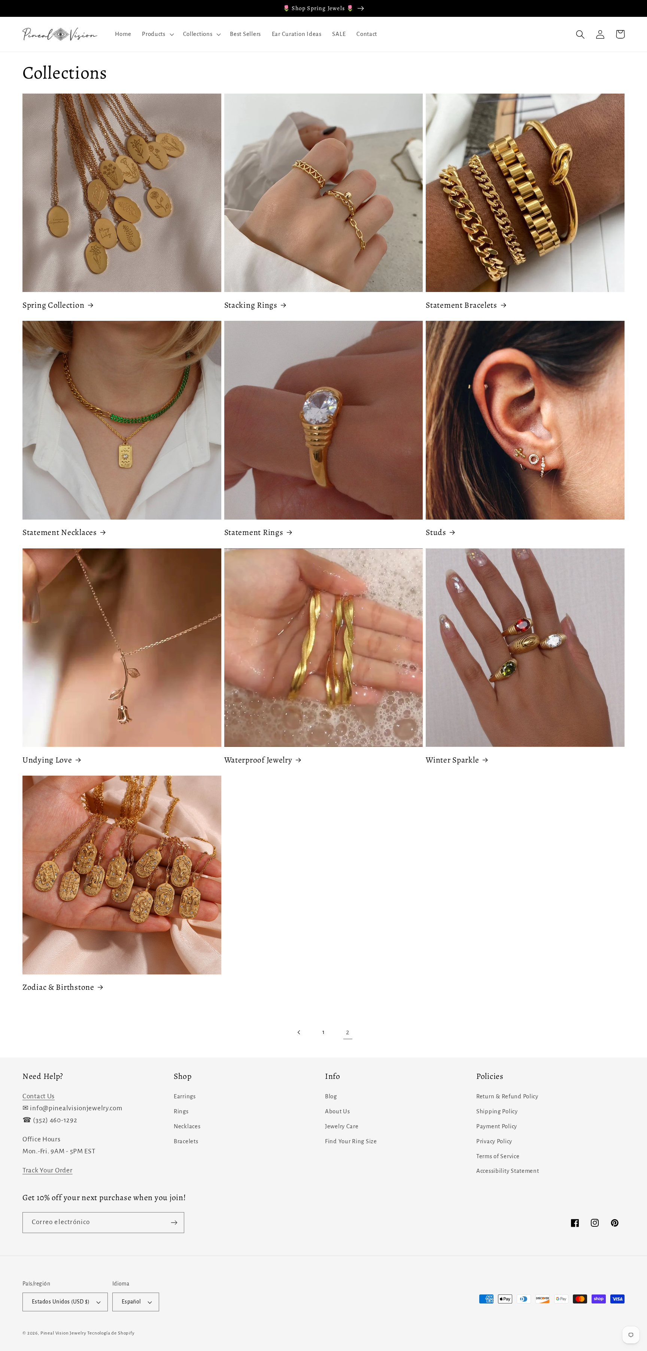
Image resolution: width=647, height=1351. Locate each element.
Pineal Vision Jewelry (63, 1333)
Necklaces (187, 1126)
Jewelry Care (342, 1126)
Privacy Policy (494, 1141)
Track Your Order (47, 1170)
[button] (157, 34)
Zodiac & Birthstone (58, 987)
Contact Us (38, 1096)
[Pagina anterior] (299, 1033)
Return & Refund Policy (507, 1096)
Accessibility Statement (507, 1171)
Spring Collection (53, 305)
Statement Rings (253, 532)
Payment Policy (496, 1126)
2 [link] (348, 1032)
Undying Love (47, 760)
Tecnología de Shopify (111, 1333)
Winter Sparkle (452, 760)
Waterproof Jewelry (258, 760)
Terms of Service (498, 1156)
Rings (181, 1111)
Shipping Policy (497, 1111)
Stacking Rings (250, 305)
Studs (436, 532)
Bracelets (186, 1141)
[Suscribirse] (174, 1222)
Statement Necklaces (59, 532)
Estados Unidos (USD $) (61, 1302)
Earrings (185, 1096)
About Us (337, 1111)
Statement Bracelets (461, 305)
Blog (331, 1096)
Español (131, 1302)
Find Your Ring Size (351, 1141)
